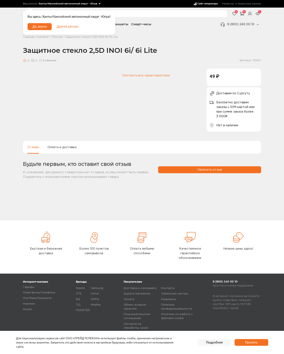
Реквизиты (168, 299)
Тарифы (28, 287)
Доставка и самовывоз (140, 288)
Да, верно (39, 26)
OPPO (95, 299)
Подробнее (214, 342)
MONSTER (83, 310)
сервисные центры (249, 4)
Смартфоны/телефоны (39, 292)
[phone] (257, 24)
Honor (95, 294)
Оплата (129, 299)
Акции (27, 309)
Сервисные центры (174, 294)
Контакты (167, 288)
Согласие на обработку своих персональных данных (139, 328)
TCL (78, 305)
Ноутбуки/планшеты (37, 298)
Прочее (57, 37)
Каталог (43, 37)
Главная (28, 37)
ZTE (78, 294)
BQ (78, 299)
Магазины (228, 4)
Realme (96, 305)
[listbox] (69, 4)
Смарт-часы (141, 24)
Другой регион (67, 26)
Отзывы (33, 147)
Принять (251, 342)
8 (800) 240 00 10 (240, 24)
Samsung (97, 288)
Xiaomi (80, 288)
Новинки (29, 304)
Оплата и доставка (62, 147)
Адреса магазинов (137, 294)
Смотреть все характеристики (146, 75)
